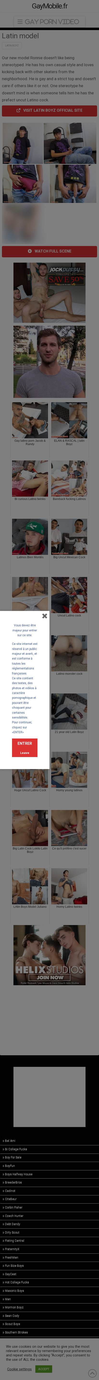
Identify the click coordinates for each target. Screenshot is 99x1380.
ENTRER (25, 743)
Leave (24, 753)
